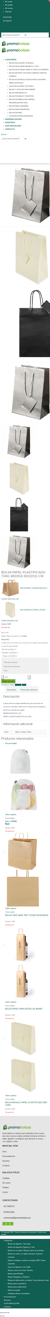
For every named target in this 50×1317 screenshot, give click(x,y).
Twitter (11, 685)
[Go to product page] (27, 869)
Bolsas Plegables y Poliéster (21, 96)
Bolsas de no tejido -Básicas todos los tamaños (29, 70)
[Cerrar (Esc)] (8, 1312)
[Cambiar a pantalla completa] (3, 1312)
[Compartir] (6, 1312)
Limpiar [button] (24, 636)
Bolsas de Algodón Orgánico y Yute (24, 66)
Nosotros (10, 122)
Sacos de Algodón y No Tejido (21, 86)
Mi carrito (8, 2)
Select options (10, 814)
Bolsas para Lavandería (18, 106)
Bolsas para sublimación (19, 109)
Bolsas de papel (15, 113)
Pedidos (5, 1187)
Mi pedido (9, 5)
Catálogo (5, 1178)
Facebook (5, 685)
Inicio (4, 1151)
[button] (3, 31)
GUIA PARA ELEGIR (13, 126)
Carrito (5, 1192)
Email (24, 685)
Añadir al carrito (8, 681)
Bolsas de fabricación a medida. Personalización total (28, 1280)
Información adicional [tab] (29, 690)
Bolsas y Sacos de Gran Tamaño (22, 89)
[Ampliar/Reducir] (1, 1312)
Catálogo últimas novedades (21, 116)
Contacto (10, 129)
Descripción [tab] (11, 690)
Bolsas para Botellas (18, 93)
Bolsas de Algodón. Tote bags (21, 63)
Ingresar (8, 12)
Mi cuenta (9, 8)
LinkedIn (18, 685)
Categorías (10, 60)
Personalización (13, 119)
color (3, 636)
